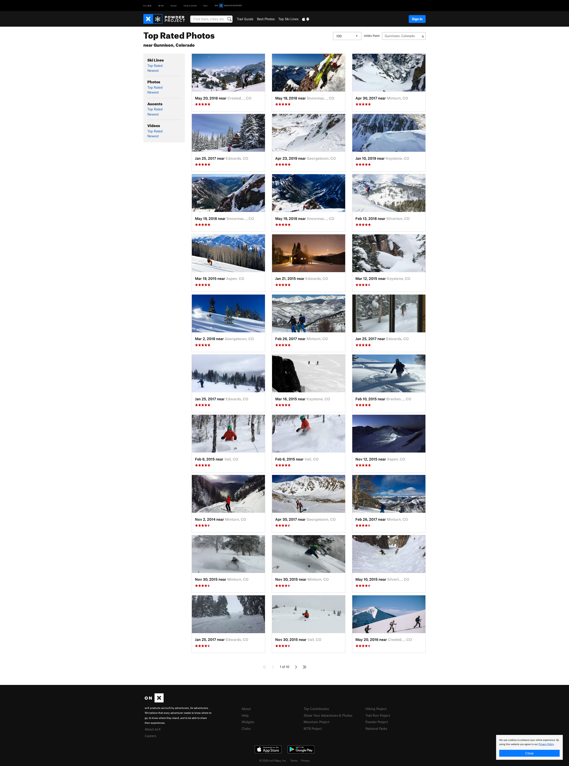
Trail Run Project (377, 715)
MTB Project (313, 728)
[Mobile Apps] (305, 19)
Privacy (305, 760)
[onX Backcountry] (228, 6)
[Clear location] (423, 36)
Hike (174, 5)
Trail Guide (245, 19)
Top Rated (155, 66)
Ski (205, 5)
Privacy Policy (546, 744)
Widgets (248, 722)
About (246, 709)
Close (529, 753)
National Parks (376, 728)
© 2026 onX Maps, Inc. (273, 760)
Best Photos (266, 19)
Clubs (246, 728)
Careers (150, 736)
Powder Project (376, 722)
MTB (161, 5)
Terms (293, 760)
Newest (153, 70)
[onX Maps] (154, 701)
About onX (153, 729)
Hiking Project (376, 709)
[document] (529, 747)
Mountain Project (316, 722)
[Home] (166, 19)
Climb (147, 5)
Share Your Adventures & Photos (328, 715)
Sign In (417, 19)
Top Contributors (316, 709)
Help (245, 715)
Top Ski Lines (288, 19)
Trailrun (190, 5)
